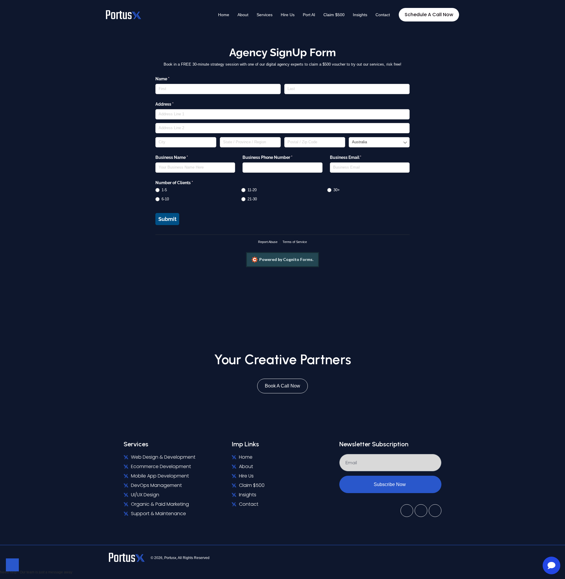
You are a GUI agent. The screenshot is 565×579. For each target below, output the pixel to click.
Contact (382, 14)
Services (264, 14)
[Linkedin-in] (407, 510)
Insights (360, 14)
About (242, 14)
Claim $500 (334, 14)
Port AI (309, 14)
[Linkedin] (456, 557)
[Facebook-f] (421, 510)
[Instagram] (435, 510)
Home (223, 14)
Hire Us (288, 14)
